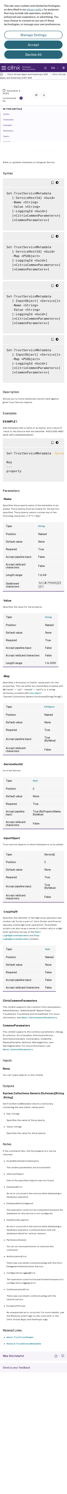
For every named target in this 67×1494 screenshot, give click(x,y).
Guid (35, 780)
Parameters (8, 131)
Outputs (6, 142)
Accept (33, 45)
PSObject (49, 706)
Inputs (6, 136)
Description (8, 119)
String (41, 526)
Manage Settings (33, 35)
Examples (7, 125)
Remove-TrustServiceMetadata (24, 1343)
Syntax (6, 114)
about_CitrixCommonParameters (39, 1017)
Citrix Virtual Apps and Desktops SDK (27, 74)
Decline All (33, 55)
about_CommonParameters (18, 1049)
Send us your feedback (16, 1367)
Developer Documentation (28, 68)
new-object (35, 693)
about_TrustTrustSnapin (20, 1337)
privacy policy (35, 9)
